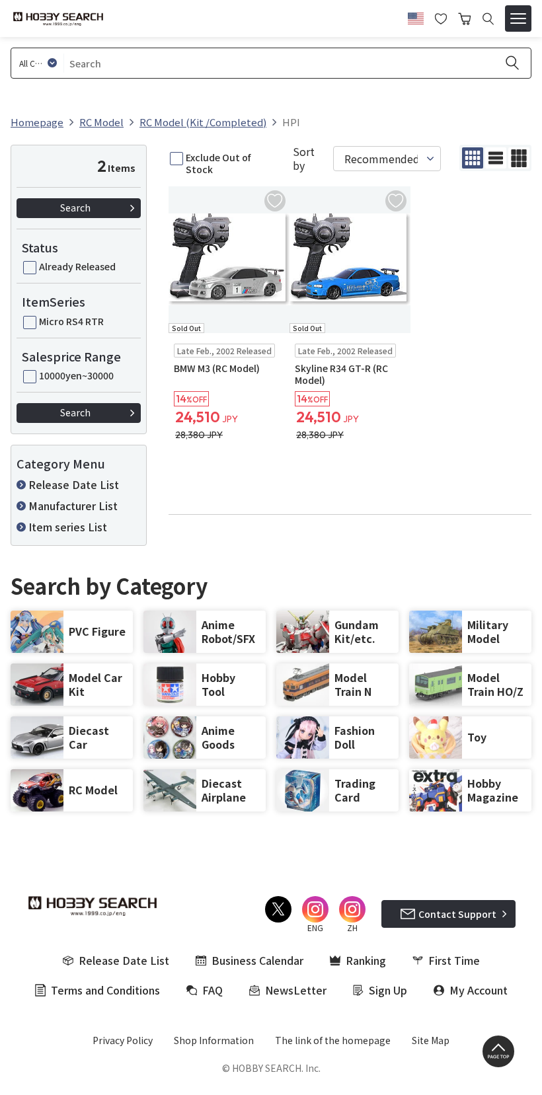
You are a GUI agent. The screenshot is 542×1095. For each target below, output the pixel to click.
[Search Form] (488, 19)
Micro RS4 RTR (71, 321)
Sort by (304, 158)
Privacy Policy (123, 1040)
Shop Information (214, 1040)
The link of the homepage (333, 1040)
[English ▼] (416, 16)
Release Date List (73, 484)
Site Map (430, 1040)
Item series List (67, 527)
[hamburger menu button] (518, 18)
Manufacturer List (73, 505)
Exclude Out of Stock (218, 163)
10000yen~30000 (76, 375)
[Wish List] (440, 17)
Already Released (77, 266)
